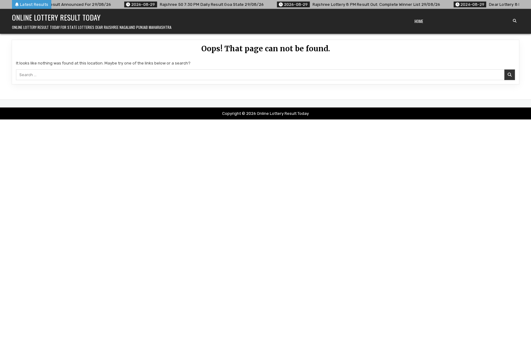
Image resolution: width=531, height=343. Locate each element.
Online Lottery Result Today (56, 17)
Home (419, 21)
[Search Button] (515, 21)
